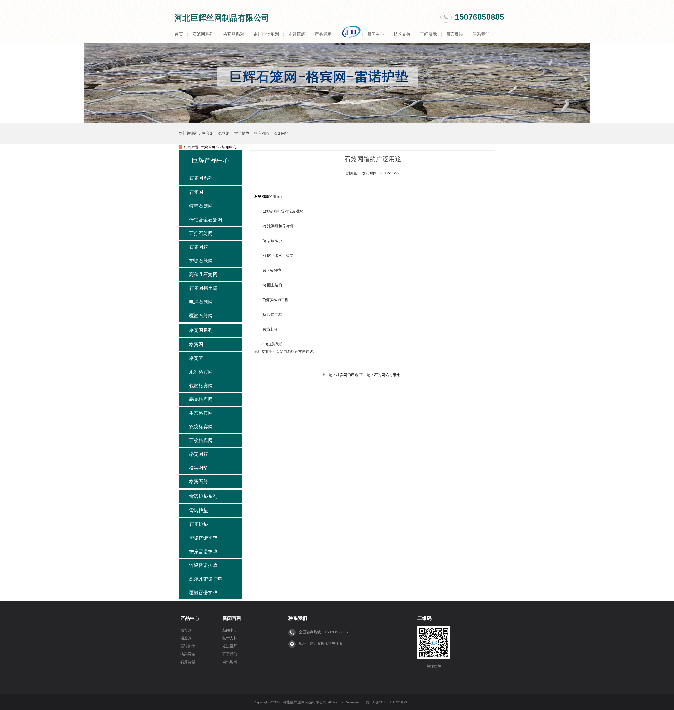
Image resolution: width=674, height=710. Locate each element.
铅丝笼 (223, 133)
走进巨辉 (296, 34)
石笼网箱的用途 (387, 375)
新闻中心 (375, 34)
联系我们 (481, 34)
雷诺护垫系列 (266, 34)
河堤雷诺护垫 (203, 565)
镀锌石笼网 (201, 206)
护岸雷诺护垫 (203, 551)
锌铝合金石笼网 (205, 219)
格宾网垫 (198, 468)
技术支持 (402, 34)
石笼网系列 (203, 34)
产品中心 (189, 618)
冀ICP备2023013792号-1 (386, 702)
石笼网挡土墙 (203, 288)
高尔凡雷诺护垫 (205, 579)
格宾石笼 (198, 481)
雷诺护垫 (241, 133)
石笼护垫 (198, 524)
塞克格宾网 (201, 399)
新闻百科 (231, 618)
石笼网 (196, 192)
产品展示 (323, 34)
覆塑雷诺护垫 (203, 592)
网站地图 (229, 662)
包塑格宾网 (201, 385)
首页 (179, 34)
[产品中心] (337, 121)
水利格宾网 (201, 372)
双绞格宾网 (201, 426)
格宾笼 (207, 133)
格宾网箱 (261, 133)
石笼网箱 (281, 133)
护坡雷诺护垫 (203, 538)
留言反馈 (454, 34)
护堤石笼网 (201, 260)
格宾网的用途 (347, 375)
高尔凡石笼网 (203, 274)
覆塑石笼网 (201, 315)
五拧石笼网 (201, 233)
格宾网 (196, 344)
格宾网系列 (233, 34)
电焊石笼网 (201, 302)
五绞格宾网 (201, 440)
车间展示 (428, 34)
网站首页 (208, 147)
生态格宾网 (201, 413)
